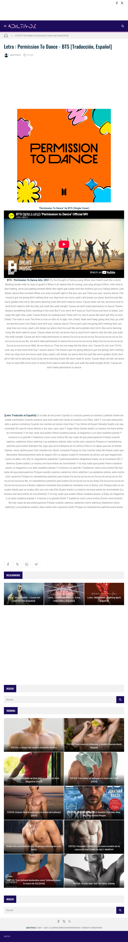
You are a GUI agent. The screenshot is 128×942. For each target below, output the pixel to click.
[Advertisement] (64, 13)
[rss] (69, 921)
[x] (122, 3)
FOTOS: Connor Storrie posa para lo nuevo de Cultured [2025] (44, 35)
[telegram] (36, 564)
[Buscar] (122, 26)
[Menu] (5, 26)
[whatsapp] (27, 564)
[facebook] (116, 3)
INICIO (7, 936)
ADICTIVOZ (15, 55)
